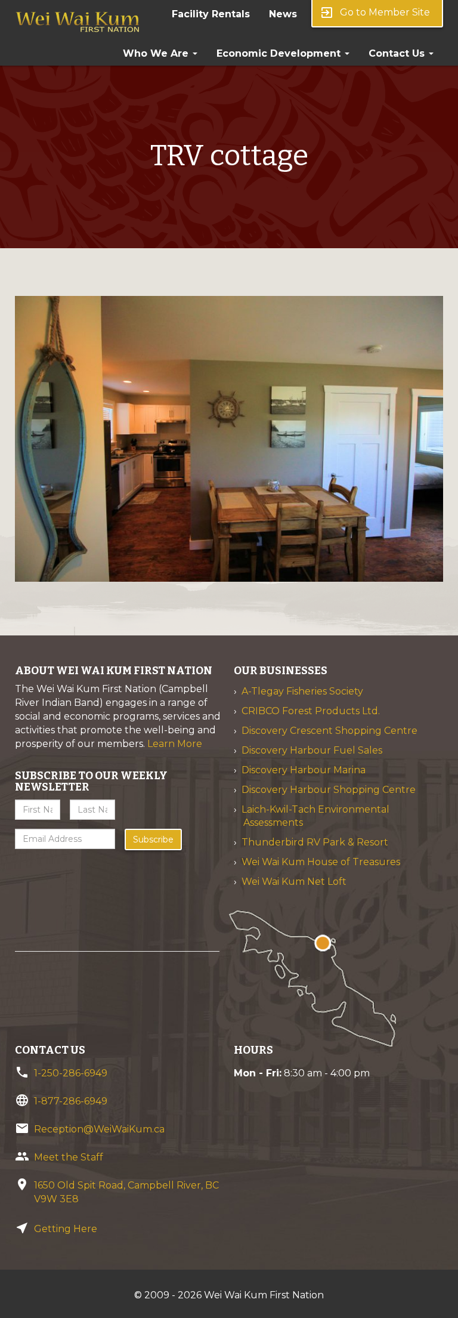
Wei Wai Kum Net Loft (294, 881)
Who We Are (157, 53)
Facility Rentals (211, 14)
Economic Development (280, 53)
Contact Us (398, 53)
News (283, 14)
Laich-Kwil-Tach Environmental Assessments (315, 816)
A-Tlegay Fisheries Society (302, 691)
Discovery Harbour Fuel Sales (312, 750)
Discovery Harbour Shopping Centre (329, 789)
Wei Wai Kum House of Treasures (321, 862)
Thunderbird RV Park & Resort (315, 842)
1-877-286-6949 (70, 1101)
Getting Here (65, 1228)
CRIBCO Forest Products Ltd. (311, 711)
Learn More (174, 743)
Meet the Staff (68, 1157)
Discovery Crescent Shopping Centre (329, 730)
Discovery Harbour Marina (304, 770)
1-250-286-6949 (70, 1073)
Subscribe (153, 839)
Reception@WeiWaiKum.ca (99, 1129)
